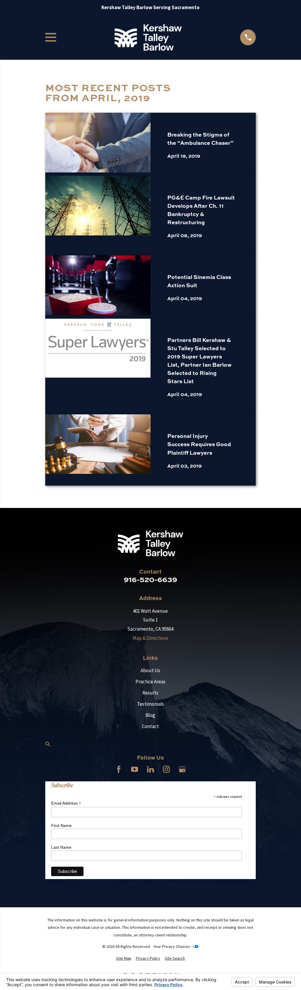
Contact (150, 726)
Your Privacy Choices (172, 946)
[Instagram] (166, 769)
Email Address (66, 803)
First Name (61, 825)
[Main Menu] (50, 37)
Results (150, 693)
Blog (150, 715)
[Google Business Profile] (182, 769)
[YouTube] (134, 769)
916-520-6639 (150, 579)
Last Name (61, 847)
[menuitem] (123, 958)
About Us (150, 670)
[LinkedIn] (150, 769)
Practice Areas (150, 681)
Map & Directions (150, 638)
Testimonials (150, 704)
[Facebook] (118, 769)
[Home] (148, 37)
